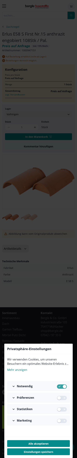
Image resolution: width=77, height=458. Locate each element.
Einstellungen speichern (38, 452)
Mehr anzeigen (17, 370)
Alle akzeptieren (38, 443)
